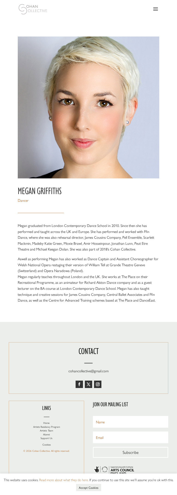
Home (46, 423)
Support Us (46, 438)
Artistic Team (46, 430)
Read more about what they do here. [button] (63, 479)
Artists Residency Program (46, 426)
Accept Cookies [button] (88, 487)
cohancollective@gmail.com (88, 370)
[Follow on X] (88, 384)
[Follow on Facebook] (79, 384)
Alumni (46, 434)
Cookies (46, 444)
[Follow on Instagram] (97, 384)
